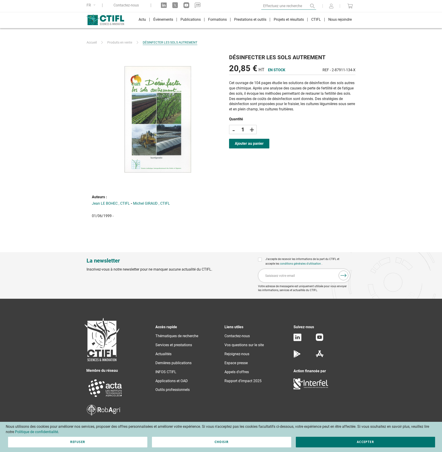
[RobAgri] (103, 414)
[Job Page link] (198, 5)
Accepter (365, 442)
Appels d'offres (236, 372)
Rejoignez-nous (236, 354)
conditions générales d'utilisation (301, 263)
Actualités (163, 354)
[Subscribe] (343, 275)
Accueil (92, 42)
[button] (92, 5)
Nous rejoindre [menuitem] (340, 19)
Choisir (222, 442)
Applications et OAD (171, 381)
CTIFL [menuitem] (316, 19)
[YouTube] (319, 339)
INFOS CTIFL (165, 372)
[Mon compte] (331, 6)
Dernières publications (173, 363)
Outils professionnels (172, 389)
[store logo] (108, 19)
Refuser (77, 442)
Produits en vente (119, 42)
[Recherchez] (309, 6)
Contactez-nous (126, 5)
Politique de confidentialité (36, 432)
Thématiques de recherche (176, 336)
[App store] (319, 356)
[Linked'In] (297, 340)
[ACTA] (105, 397)
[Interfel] (311, 388)
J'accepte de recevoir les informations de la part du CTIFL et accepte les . (302, 261)
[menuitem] (142, 20)
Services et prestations (173, 345)
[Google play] (297, 356)
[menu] (245, 20)
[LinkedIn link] (164, 5)
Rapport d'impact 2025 (243, 381)
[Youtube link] (186, 5)
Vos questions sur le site (244, 345)
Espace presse (236, 363)
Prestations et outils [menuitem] (250, 19)
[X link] (175, 5)
